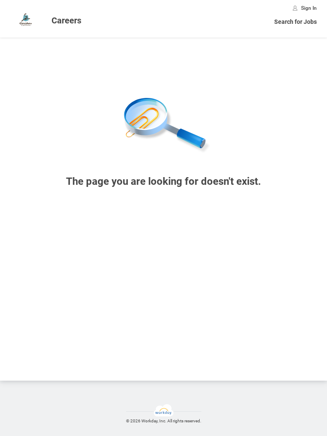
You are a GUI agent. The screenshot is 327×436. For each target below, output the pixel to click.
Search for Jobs (295, 21)
